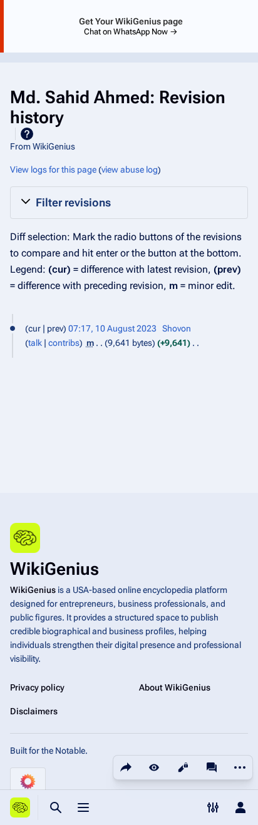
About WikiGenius (174, 687)
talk (35, 343)
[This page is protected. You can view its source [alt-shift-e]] (183, 767)
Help (27, 134)
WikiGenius (33, 590)
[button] (129, 203)
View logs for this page (53, 169)
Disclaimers (34, 711)
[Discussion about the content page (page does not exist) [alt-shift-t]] (212, 767)
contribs (64, 343)
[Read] (154, 767)
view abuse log (129, 169)
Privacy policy (37, 687)
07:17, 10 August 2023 (112, 328)
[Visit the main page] (20, 807)
